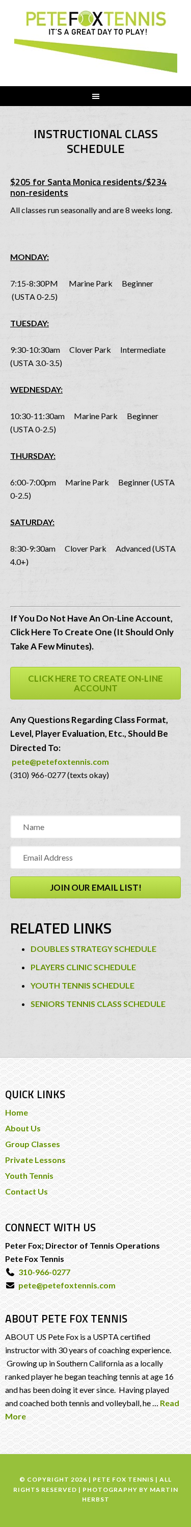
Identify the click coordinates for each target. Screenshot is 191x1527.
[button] (95, 887)
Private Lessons (35, 1159)
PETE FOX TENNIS (96, 42)
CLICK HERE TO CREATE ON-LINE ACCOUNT (95, 683)
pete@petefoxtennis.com (59, 761)
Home (16, 1112)
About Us (23, 1128)
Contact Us (26, 1191)
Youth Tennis (29, 1175)
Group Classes (32, 1144)
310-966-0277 (42, 1272)
